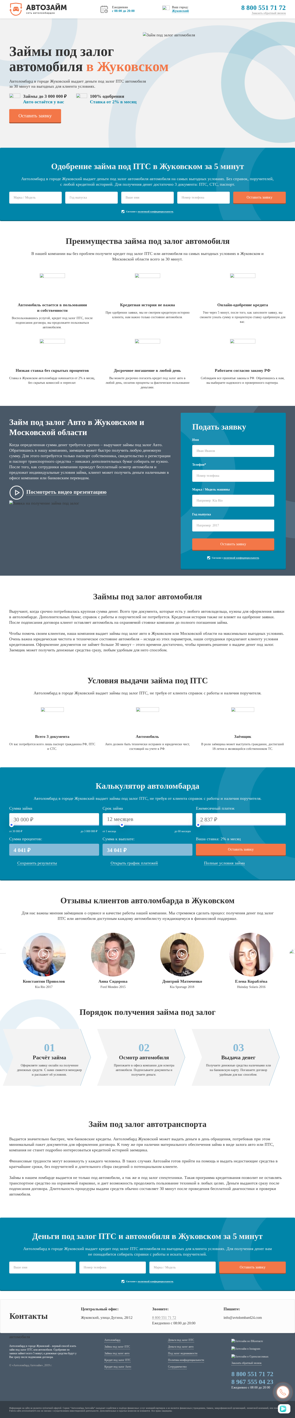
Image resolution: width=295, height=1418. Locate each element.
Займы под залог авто (117, 1353)
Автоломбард (112, 1340)
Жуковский (180, 11)
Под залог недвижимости (182, 1353)
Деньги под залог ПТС (181, 1340)
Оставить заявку (35, 115)
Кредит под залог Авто (117, 1366)
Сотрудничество (177, 1366)
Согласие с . (150, 211)
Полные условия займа (224, 863)
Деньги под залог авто (181, 1346)
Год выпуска (201, 514)
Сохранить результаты (37, 863)
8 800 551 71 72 (263, 7)
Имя (195, 440)
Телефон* (199, 464)
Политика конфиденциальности (186, 1360)
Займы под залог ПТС (117, 1346)
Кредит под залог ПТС (117, 1360)
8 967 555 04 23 (252, 1381)
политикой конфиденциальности (155, 211)
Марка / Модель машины (211, 489)
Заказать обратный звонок (269, 13)
